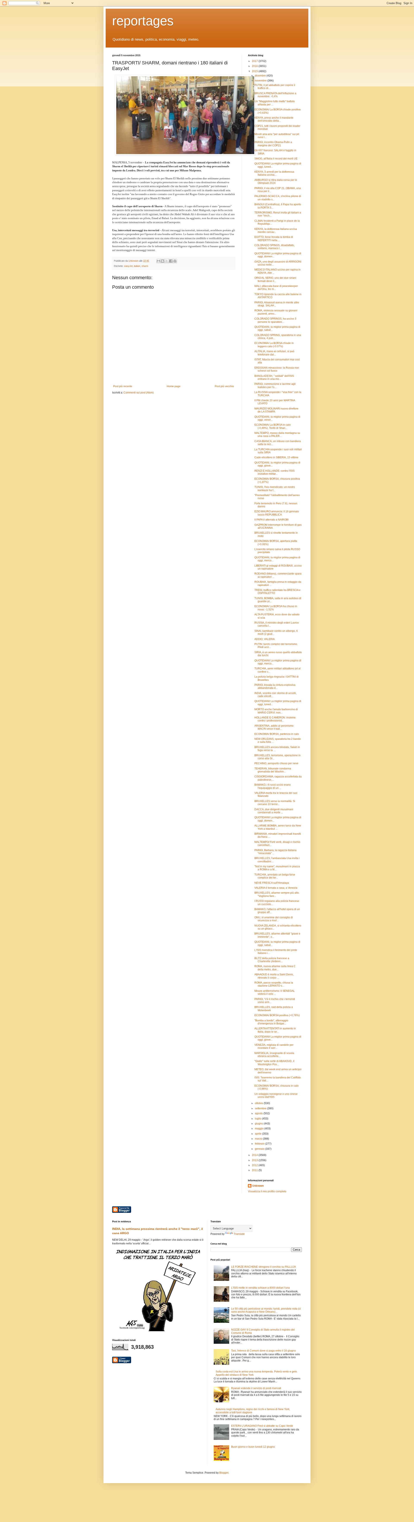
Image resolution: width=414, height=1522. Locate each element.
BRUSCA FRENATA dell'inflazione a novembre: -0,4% (275, 95)
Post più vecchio (224, 386)
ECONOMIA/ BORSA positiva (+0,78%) (277, 1015)
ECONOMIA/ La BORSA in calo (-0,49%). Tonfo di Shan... (272, 426)
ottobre (259, 1103)
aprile (258, 1133)
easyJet (128, 266)
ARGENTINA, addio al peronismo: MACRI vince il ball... (274, 727)
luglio (258, 1118)
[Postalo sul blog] (162, 261)
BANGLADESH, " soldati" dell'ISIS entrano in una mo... (274, 377)
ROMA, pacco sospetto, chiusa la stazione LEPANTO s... (273, 984)
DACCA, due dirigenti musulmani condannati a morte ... (273, 811)
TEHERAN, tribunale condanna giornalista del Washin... (272, 770)
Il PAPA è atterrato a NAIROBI (271, 519)
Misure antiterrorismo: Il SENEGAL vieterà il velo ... (274, 992)
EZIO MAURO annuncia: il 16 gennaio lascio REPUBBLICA (276, 513)
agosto (259, 1113)
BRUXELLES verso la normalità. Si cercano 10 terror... (274, 803)
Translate (239, 1233)
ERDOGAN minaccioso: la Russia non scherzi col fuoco (276, 369)
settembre (261, 1108)
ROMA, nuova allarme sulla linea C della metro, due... (275, 968)
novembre (261, 80)
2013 (255, 1160)
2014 (255, 1155)
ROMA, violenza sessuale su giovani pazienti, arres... (275, 312)
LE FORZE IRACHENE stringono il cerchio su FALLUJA (263, 1266)
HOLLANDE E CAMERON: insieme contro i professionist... (275, 719)
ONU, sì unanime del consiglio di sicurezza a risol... (273, 919)
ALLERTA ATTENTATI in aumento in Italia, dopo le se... (275, 1030)
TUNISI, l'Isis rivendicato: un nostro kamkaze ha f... (274, 489)
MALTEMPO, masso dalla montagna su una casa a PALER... (277, 434)
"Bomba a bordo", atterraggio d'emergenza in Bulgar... (271, 1022)
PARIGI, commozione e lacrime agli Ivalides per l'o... (275, 385)
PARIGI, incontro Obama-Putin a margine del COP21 (273, 144)
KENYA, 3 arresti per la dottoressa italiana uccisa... (274, 173)
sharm (144, 266)
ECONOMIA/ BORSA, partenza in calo (276, 734)
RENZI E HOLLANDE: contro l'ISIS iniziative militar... (274, 472)
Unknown (258, 1185)
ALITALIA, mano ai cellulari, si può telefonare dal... (274, 353)
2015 (255, 71)
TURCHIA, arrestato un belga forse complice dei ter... (274, 876)
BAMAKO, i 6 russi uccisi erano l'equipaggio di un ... (272, 786)
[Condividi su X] (167, 261)
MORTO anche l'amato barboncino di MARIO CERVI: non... (276, 711)
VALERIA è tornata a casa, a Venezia (275, 887)
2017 (255, 61)
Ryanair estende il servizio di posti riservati (256, 1388)
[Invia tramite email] (158, 261)
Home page (173, 386)
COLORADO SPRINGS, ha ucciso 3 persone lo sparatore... (275, 320)
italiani (137, 266)
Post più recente (122, 386)
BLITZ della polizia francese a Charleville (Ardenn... (271, 960)
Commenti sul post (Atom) (139, 392)
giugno (259, 1123)
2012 (255, 1165)
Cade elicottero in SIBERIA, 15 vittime (276, 457)
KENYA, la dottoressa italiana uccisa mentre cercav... (275, 231)
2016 (255, 66)
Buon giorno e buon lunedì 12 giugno (253, 1446)
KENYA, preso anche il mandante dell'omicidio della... (273, 119)
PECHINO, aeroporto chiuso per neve (276, 763)
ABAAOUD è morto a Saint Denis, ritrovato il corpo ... (274, 976)
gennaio (260, 1148)
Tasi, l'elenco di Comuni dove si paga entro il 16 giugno (263, 1350)
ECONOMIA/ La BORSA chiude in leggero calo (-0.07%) (274, 345)
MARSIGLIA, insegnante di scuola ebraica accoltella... (274, 1055)
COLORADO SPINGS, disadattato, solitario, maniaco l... (274, 247)
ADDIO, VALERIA (264, 639)
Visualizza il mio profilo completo (267, 1191)
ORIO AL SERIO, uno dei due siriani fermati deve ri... (275, 279)
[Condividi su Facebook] (171, 261)
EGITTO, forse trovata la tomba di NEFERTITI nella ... (273, 239)
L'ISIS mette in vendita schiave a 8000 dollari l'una (260, 1287)
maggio (259, 1128)
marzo (259, 1138)
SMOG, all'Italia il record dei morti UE (276, 158)
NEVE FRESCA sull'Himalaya (271, 882)
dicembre (261, 75)
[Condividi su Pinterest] (175, 261)
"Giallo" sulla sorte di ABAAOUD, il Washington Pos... (274, 1063)
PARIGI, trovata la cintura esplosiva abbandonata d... (274, 686)
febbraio (260, 1143)
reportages (143, 21)
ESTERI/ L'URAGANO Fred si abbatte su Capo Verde (262, 1425)
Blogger (223, 1472)
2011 (255, 1170)
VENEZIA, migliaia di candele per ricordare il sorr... (273, 1046)
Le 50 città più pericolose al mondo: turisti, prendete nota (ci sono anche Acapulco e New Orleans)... (266, 1310)
